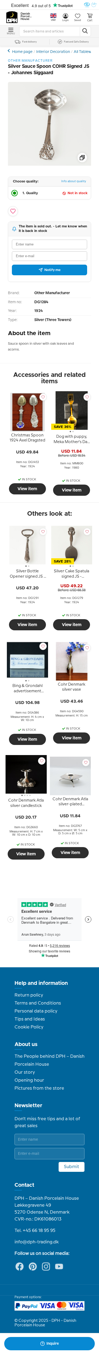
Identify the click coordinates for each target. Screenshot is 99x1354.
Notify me (52, 270)
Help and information (41, 983)
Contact (24, 1185)
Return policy (29, 995)
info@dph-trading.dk (37, 1242)
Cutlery (9, 50)
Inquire (52, 1343)
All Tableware (85, 52)
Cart (89, 20)
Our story (25, 1072)
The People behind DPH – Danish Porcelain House (49, 1060)
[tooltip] (27, 439)
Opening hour (29, 1080)
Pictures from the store (39, 1088)
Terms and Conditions (38, 1003)
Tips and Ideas (30, 1019)
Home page (22, 52)
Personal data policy (36, 1011)
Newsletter (28, 1105)
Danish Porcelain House (26, 16)
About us (26, 1044)
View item (27, 489)
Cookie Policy (29, 1027)
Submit (71, 1167)
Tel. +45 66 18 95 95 (35, 1230)
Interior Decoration (53, 52)
